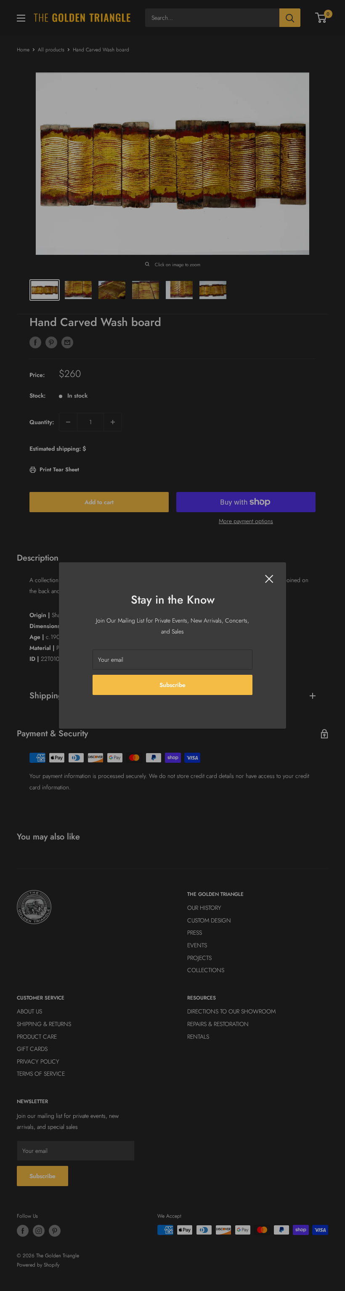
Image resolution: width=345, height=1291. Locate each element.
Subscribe (172, 685)
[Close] (269, 577)
